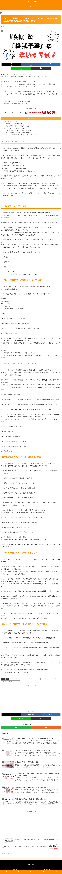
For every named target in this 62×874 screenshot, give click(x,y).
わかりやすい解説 (26, 678)
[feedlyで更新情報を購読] (16, 727)
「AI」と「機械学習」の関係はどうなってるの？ (18, 126)
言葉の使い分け (12, 681)
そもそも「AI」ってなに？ (12, 121)
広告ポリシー (51, 867)
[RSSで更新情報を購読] (46, 727)
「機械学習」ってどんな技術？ (13, 123)
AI (12, 678)
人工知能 (54, 678)
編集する (9, 301)
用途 (8, 678)
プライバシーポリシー (31, 867)
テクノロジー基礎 (36, 678)
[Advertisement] (31, 697)
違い (18, 681)
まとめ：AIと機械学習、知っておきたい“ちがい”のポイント (21, 134)
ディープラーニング (46, 678)
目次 (28, 118)
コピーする (3, 301)
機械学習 (4, 681)
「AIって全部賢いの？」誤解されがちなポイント (18, 132)
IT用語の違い (17, 678)
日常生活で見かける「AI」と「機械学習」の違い (18, 130)
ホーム (10, 867)
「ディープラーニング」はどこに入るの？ (16, 128)
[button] (41, 68)
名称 (4, 678)
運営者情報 (15, 869)
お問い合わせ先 (46, 869)
